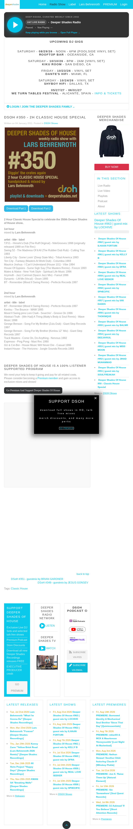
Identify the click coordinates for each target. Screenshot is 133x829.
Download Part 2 (41, 208)
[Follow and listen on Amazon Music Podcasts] (77, 639)
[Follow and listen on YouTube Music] (77, 629)
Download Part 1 (16, 208)
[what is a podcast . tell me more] (86, 610)
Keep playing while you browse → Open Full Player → (53, 32)
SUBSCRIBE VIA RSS (79, 654)
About (101, 206)
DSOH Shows (51, 123)
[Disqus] (47, 444)
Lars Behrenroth (89, 4)
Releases (20, 796)
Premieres (106, 819)
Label (72, 4)
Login (123, 4)
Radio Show (57, 4)
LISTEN (50, 625)
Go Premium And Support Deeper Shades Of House (33, 390)
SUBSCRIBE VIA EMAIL (79, 667)
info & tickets (108, 93)
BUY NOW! (111, 167)
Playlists (103, 196)
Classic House (19, 588)
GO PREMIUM (17, 687)
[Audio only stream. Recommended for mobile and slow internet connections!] (42, 626)
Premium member (47, 378)
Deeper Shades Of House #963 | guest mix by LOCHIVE (110, 223)
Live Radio (104, 185)
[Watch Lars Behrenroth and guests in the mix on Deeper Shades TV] (42, 648)
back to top (83, 574)
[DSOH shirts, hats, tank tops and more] (111, 142)
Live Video (104, 190)
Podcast (102, 201)
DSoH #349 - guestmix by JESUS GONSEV (63, 582)
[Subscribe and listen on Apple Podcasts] (77, 620)
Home (42, 4)
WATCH (50, 648)
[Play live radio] (15, 25)
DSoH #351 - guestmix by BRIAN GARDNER (37, 579)
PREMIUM (110, 4)
